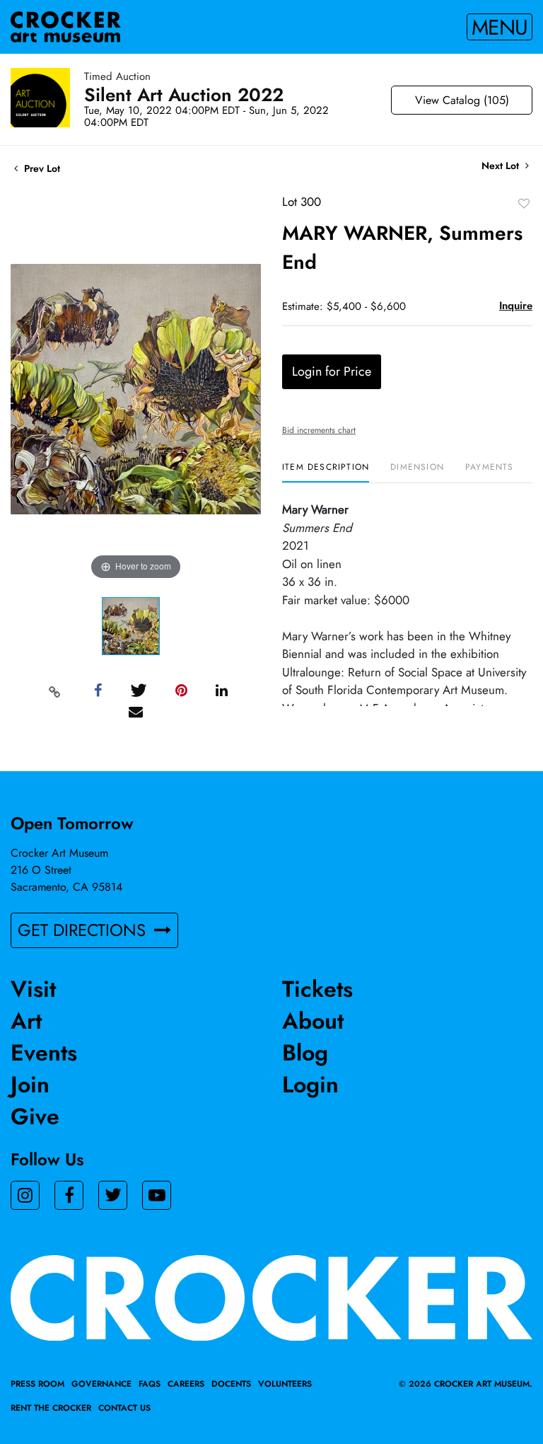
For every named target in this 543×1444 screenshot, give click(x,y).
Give (35, 1116)
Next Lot (501, 166)
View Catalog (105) (462, 100)
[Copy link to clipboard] (55, 691)
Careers (186, 1383)
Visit (33, 989)
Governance (101, 1383)
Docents (231, 1383)
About (313, 1021)
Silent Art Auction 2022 (184, 94)
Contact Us (124, 1408)
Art (26, 1021)
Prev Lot (40, 168)
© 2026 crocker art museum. (465, 1383)
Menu (499, 26)
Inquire (515, 305)
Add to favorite (523, 203)
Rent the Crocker (51, 1408)
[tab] (325, 472)
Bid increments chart (319, 430)
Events (44, 1052)
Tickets (317, 989)
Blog (305, 1052)
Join (30, 1084)
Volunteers (285, 1383)
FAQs (149, 1383)
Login (310, 1084)
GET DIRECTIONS (84, 930)
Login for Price (331, 371)
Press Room (37, 1383)
